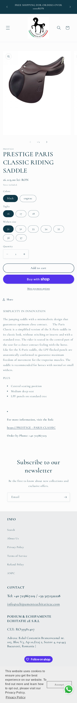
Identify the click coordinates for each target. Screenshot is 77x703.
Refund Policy (15, 564)
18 (33, 213)
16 (8, 213)
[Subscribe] (65, 497)
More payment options (38, 288)
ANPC (11, 573)
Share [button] (10, 299)
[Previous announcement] (7, 7)
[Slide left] (30, 142)
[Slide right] (47, 142)
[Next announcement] (70, 7)
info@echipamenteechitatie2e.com (33, 604)
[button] (8, 28)
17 (21, 213)
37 (21, 237)
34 (46, 228)
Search (11, 529)
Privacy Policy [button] (15, 697)
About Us (13, 538)
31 (8, 228)
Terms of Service (17, 555)
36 (8, 237)
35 (58, 228)
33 (33, 228)
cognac (28, 198)
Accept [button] (59, 684)
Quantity (8, 246)
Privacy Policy (15, 547)
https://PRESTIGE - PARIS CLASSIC (31, 427)
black (10, 198)
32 (21, 228)
